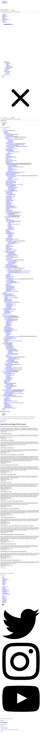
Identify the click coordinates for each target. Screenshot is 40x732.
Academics (4, 15)
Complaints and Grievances (10, 143)
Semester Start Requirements (10, 174)
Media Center (4, 596)
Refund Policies (6, 383)
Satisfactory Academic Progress (11, 173)
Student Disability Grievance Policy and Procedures (16, 144)
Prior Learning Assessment (10, 240)
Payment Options (7, 382)
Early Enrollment (9, 366)
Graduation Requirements (10, 206)
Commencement (8, 219)
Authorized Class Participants (10, 196)
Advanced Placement (9, 345)
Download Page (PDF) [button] (4, 727)
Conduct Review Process (12, 260)
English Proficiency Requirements (13, 350)
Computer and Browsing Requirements (12, 145)
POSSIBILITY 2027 (5, 591)
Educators (5, 70)
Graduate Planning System (10, 232)
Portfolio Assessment (11, 243)
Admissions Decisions (7, 364)
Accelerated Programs (7, 327)
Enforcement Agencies (11, 171)
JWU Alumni (8, 74)
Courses (3, 314)
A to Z (3, 75)
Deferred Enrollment (9, 365)
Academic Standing (9, 193)
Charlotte (3, 124)
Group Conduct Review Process (13, 261)
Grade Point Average (9, 203)
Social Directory (4, 598)
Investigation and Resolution (12, 169)
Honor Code (8, 208)
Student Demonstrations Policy (11, 181)
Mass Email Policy (11, 147)
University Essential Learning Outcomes (10, 295)
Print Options (2, 421)
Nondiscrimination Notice (8, 299)
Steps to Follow (10, 177)
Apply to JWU (4, 18)
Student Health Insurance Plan (11, 289)
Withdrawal (8, 185)
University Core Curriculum (8, 342)
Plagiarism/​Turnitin (9, 211)
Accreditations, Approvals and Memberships (11, 297)
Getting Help (10, 178)
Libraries (7, 284)
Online (3, 125)
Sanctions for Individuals (12, 262)
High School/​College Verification (13, 353)
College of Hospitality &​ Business (13, 215)
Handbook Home (5, 130)
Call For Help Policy (9, 142)
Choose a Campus (3, 120)
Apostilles (7, 217)
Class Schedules (8, 318)
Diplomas (7, 230)
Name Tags (8, 209)
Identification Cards (9, 161)
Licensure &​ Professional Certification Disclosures (12, 336)
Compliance (4, 588)
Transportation (8, 290)
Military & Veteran (9, 67)
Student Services (4, 395)
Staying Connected (7, 134)
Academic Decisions (9, 191)
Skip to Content (4, 1)
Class (7, 218)
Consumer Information (5, 589)
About (3, 577)
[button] (20, 116)
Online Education (9, 306)
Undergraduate (8, 63)
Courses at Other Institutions (10, 229)
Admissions (4, 343)
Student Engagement (9, 264)
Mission (3, 597)
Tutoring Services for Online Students (12, 291)
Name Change (8, 162)
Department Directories (7, 308)
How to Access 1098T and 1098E (11, 160)
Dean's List (10, 234)
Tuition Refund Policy (9, 384)
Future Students (6, 62)
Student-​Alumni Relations (10, 287)
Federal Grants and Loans (10, 375)
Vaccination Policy (9, 363)
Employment (4, 590)
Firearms (7, 155)
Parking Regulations (11, 141)
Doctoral (9, 223)
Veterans (7, 250)
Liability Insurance (9, 283)
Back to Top (2, 720)
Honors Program (10, 235)
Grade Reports (8, 204)
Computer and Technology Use (11, 146)
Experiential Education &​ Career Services (12, 278)
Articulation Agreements (8, 369)
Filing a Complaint (11, 168)
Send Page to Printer (3, 724)
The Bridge (8, 274)
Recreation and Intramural (12, 254)
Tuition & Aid (4, 600)
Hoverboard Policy (9, 159)
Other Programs (6, 313)
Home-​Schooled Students (10, 347)
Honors (7, 233)
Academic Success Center (8, 396)
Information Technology (10, 280)
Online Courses (10, 226)
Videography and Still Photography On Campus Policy (14, 184)
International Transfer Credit (12, 354)
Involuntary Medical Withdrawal (13, 187)
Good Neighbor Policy (9, 156)
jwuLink (7, 69)
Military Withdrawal (11, 188)
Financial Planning (7, 380)
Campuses (4, 16)
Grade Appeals (8, 202)
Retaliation (10, 170)
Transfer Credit (8, 361)
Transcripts (8, 247)
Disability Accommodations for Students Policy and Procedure (14, 393)
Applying (5, 344)
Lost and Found (8, 285)
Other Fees (6, 381)
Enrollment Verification (9, 200)
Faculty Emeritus (8, 307)
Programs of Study (5, 309)
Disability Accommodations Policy (11, 148)
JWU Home (6, 131)
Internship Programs (9, 238)
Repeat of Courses (9, 245)
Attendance (8, 194)
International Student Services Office (14, 282)
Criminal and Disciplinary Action (13, 179)
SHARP (9, 237)
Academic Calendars (7, 317)
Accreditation (4, 580)
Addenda (5, 292)
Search (3, 76)
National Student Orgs (9, 66)
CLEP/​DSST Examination (12, 241)
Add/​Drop (9, 195)
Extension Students (9, 387)
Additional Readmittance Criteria (13, 213)
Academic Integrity (9, 192)
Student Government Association (11, 265)
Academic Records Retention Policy (11, 320)
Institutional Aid (8, 377)
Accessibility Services (7, 398)
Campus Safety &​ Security (10, 276)
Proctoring (7, 244)
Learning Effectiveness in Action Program (10, 400)
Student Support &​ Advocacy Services (12, 266)
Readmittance (8, 324)
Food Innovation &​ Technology (9, 311)
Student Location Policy (10, 337)
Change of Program (9, 197)
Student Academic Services (10, 286)
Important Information (9, 135)
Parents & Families (7, 71)
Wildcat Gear (4, 601)
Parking (5, 401)
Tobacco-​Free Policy (9, 183)
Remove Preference (3, 420)
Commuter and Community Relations (12, 255)
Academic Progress (7, 372)
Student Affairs (6, 251)
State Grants (8, 376)
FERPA (7, 150)
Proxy (9, 152)
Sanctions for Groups (11, 263)
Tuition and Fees (6, 386)
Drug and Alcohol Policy (10, 149)
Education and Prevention (12, 176)
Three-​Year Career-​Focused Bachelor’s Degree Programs (13, 340)
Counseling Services (9, 256)
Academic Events (7, 326)
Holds (7, 158)
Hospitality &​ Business (9, 305)
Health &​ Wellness (9, 304)
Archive (3, 409)
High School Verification (10, 346)
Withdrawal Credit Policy (10, 385)
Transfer (7, 64)
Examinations (10, 351)
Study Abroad (10, 279)
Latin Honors (10, 236)
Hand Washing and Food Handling (11, 207)
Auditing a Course (11, 222)
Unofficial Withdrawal (11, 189)
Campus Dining (8, 275)
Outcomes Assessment (9, 210)
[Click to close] (22, 60)
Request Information (5, 19)
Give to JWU (4, 22)
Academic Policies (7, 190)
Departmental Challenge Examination (14, 242)
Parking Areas (10, 140)
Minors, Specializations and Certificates (12, 239)
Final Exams (8, 201)
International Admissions (6, 594)
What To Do (10, 167)
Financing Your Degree (6, 371)
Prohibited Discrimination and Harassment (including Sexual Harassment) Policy (18, 163)
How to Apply (8, 374)
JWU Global (8, 281)
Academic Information (7, 216)
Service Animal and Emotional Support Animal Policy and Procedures (19, 272)
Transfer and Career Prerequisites (11, 249)
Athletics (3, 17)
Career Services (4, 586)
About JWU (4, 14)
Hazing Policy (8, 157)
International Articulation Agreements (12, 370)
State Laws (10, 180)
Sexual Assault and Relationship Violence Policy (13, 175)
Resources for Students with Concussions (14, 271)
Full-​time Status (8, 323)
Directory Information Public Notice (13, 151)
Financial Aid (8, 154)
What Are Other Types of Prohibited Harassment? (16, 166)
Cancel (1, 731)
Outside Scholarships (9, 378)
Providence (8, 72)
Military (7, 355)
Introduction (6, 132)
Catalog (3, 587)
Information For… (8, 24)
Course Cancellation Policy (10, 220)
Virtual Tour (4, 21)
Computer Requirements (10, 360)
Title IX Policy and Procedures (11, 182)
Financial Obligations (9, 153)
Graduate (7, 65)
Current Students (6, 68)
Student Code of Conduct (10, 259)
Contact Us (4, 602)
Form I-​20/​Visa (10, 352)
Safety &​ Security (7, 404)
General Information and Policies (7, 389)
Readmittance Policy (9, 212)
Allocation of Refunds (11, 186)
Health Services (8, 257)
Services (9, 273)
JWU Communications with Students (12, 136)
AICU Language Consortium (8, 328)
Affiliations (6, 298)
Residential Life (6, 403)
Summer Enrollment (11, 227)
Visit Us (3, 20)
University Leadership (7, 301)
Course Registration (9, 221)
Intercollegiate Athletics (11, 253)
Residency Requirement (10, 246)
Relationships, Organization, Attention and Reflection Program (14, 402)
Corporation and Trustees (8, 300)
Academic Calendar (7, 133)
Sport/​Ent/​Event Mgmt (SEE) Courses (10, 315)
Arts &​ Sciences (6, 310)
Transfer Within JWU (9, 248)
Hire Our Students (5, 593)
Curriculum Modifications (10, 199)
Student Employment (9, 288)
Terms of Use (4, 599)
